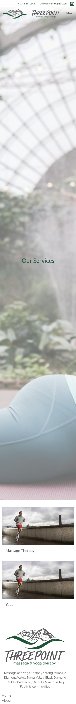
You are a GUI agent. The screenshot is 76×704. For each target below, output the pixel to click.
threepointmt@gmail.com (53, 3)
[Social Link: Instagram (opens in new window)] (72, 4)
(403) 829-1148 (26, 3)
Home (6, 695)
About (6, 701)
